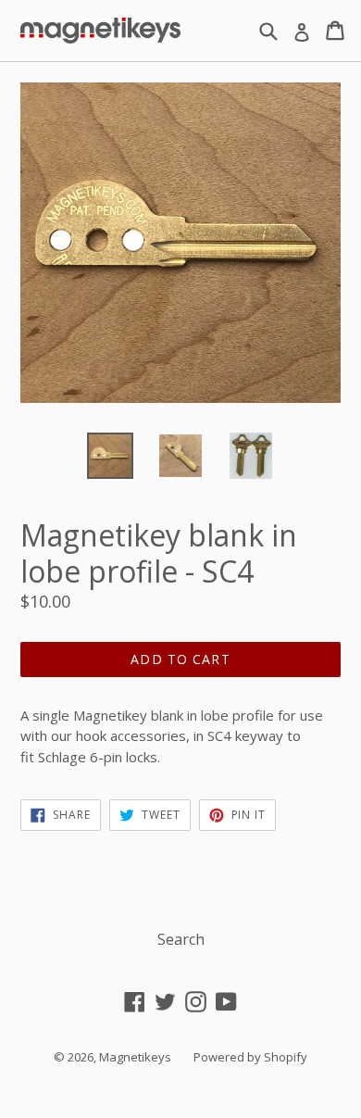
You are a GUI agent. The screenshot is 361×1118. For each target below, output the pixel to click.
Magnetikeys (135, 1057)
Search (181, 939)
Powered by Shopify (250, 1057)
